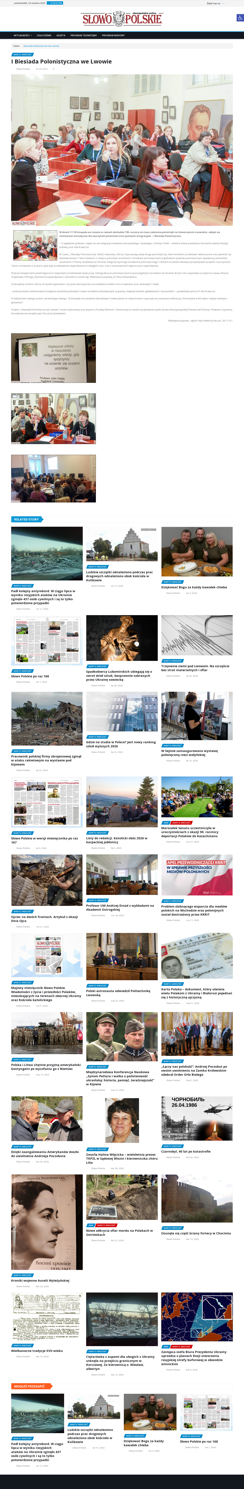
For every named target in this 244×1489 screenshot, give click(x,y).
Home (16, 45)
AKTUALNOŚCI (22, 35)
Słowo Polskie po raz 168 (30, 676)
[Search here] (232, 35)
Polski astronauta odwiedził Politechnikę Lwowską (118, 993)
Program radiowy (113, 35)
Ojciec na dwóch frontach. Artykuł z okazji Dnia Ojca (44, 919)
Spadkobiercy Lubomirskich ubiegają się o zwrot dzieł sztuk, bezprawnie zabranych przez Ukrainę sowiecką (119, 675)
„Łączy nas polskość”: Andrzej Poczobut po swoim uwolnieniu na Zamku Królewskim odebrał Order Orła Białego (194, 1070)
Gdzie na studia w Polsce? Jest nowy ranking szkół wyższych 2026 (121, 744)
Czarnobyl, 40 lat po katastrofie (186, 1151)
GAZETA (61, 35)
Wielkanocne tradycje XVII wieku (37, 1351)
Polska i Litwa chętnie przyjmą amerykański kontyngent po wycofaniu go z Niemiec (46, 1067)
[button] (240, 17)
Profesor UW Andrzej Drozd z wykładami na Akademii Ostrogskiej (120, 907)
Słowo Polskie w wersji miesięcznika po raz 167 (44, 840)
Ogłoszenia (44, 35)
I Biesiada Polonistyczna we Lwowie (41, 45)
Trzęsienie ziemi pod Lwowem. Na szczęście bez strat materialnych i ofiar (195, 668)
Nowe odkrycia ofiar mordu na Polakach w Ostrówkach (119, 1232)
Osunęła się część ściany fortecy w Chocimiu (196, 1233)
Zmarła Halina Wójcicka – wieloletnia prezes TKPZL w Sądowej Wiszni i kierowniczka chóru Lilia (122, 1158)
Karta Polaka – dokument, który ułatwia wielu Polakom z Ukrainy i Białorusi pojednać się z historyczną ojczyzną (196, 993)
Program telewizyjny (84, 35)
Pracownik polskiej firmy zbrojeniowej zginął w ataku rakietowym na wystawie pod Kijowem (46, 760)
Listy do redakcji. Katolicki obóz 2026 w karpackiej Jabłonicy (116, 840)
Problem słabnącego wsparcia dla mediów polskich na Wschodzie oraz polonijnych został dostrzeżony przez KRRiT (194, 910)
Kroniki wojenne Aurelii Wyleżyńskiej (40, 1280)
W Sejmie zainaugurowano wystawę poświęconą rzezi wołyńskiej (189, 753)
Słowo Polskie (23, 68)
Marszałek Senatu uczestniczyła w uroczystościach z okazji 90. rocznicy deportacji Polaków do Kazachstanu (189, 832)
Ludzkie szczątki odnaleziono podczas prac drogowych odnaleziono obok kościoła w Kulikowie (119, 576)
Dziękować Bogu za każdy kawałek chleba (194, 587)
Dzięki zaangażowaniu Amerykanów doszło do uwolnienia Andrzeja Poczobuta (45, 1154)
